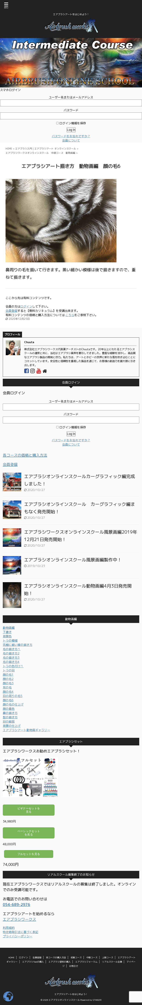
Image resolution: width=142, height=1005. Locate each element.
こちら (69, 315)
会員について (71, 140)
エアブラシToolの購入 (33, 961)
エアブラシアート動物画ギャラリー (26, 730)
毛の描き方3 (11, 658)
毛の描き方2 (11, 653)
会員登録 (11, 311)
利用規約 (9, 928)
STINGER (97, 999)
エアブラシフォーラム (86, 961)
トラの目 (9, 670)
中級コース (91, 957)
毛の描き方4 (11, 662)
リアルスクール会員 (112, 961)
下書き (7, 632)
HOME (11, 957)
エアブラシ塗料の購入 (59, 961)
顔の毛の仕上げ (13, 704)
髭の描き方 (10, 717)
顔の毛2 (8, 679)
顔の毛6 (8, 700)
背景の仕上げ (12, 726)
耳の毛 (7, 687)
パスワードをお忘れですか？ (71, 136)
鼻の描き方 (10, 713)
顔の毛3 (8, 683)
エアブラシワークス (19, 919)
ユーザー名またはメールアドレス (71, 97)
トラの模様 (10, 641)
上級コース (107, 957)
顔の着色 (9, 709)
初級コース (76, 957)
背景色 (7, 636)
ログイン (26, 306)
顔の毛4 (8, 692)
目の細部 (9, 721)
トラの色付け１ (13, 666)
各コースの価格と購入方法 (25, 455)
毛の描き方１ (12, 649)
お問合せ (73, 966)
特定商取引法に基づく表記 (20, 932)
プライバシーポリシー (17, 936)
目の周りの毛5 (12, 696)
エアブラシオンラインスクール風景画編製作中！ (73, 560)
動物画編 (9, 628)
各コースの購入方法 (56, 957)
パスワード (71, 110)
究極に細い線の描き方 (17, 645)
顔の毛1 (8, 675)
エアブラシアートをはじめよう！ (71, 994)
